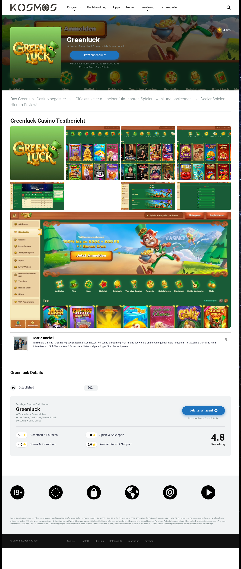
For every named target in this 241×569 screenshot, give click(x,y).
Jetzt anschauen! (94, 55)
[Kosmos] (33, 6)
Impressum (133, 541)
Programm (74, 7)
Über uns (99, 541)
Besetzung (147, 7)
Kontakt (85, 541)
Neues (130, 7)
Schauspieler (169, 7)
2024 (91, 387)
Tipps (116, 7)
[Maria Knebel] (20, 350)
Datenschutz (115, 541)
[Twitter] (226, 339)
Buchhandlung (97, 7)
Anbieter (71, 541)
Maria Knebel (43, 338)
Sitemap (149, 541)
